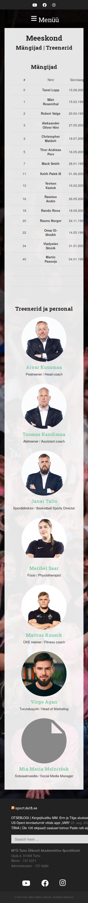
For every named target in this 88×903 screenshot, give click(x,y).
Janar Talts (44, 501)
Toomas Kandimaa (44, 434)
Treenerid (59, 47)
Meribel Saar (44, 568)
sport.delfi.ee (26, 808)
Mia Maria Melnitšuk (44, 769)
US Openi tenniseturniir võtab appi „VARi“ (40, 822)
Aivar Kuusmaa (44, 367)
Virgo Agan (44, 702)
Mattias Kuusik (44, 635)
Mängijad (29, 47)
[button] (44, 19)
